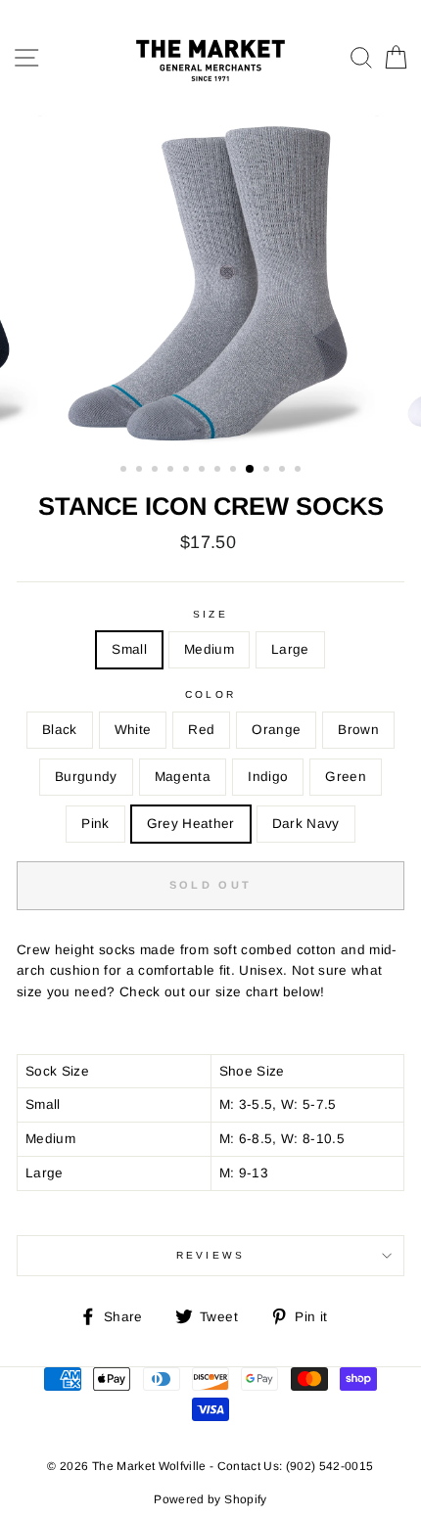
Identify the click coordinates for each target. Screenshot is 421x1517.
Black (59, 729)
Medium (209, 649)
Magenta (182, 776)
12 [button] (299, 471)
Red (201, 729)
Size (210, 614)
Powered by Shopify (210, 1499)
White (133, 729)
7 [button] (219, 471)
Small (129, 649)
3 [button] (157, 471)
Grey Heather (191, 823)
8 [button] (235, 471)
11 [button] (284, 471)
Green (345, 776)
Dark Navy (306, 823)
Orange (276, 729)
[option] (210, 281)
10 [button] (268, 471)
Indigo (268, 776)
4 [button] (172, 471)
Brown (358, 729)
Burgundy (86, 776)
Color (210, 694)
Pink (95, 823)
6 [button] (204, 471)
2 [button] (141, 471)
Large (290, 649)
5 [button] (188, 471)
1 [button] (125, 471)
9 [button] (251, 470)
